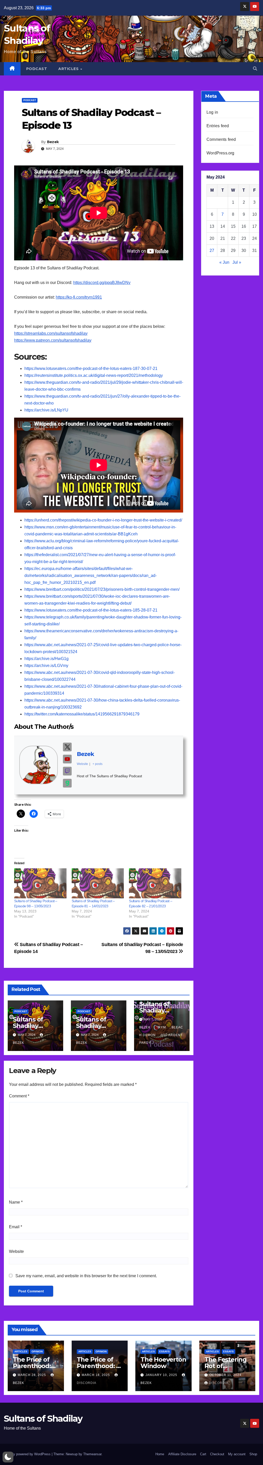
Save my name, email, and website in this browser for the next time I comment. (86, 1276)
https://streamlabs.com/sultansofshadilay (51, 333)
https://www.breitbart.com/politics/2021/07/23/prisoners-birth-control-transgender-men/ (102, 589)
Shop (253, 1454)
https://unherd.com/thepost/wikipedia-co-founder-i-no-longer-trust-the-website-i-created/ (103, 520)
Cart (203, 1454)
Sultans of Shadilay (43, 1418)
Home (159, 1454)
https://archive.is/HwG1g (46, 658)
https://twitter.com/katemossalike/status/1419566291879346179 (81, 714)
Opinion (37, 1351)
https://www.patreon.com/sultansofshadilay (52, 340)
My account (237, 1454)
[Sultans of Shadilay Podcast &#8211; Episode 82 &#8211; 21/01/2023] (155, 883)
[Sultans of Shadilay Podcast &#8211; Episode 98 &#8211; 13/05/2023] (40, 883)
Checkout (217, 1454)
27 (212, 250)
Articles (69, 68)
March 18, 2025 (96, 1375)
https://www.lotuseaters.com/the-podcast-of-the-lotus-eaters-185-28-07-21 (90, 610)
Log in (212, 112)
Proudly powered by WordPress (28, 1454)
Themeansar (92, 1454)
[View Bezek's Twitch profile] (67, 771)
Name (16, 1202)
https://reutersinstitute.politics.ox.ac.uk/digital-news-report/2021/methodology (93, 375)
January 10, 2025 (161, 1375)
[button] (255, 68)
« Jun (224, 262)
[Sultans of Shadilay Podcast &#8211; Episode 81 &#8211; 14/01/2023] (98, 883)
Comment (19, 1096)
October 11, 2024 (225, 1375)
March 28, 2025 (32, 1375)
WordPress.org (220, 153)
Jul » (236, 262)
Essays (164, 1351)
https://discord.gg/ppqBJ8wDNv (101, 282)
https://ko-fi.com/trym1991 (79, 297)
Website (16, 1251)
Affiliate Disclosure (182, 1454)
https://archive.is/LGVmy (46, 665)
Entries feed (217, 126)
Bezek (53, 142)
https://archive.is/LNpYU (46, 410)
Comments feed (221, 139)
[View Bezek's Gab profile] (67, 783)
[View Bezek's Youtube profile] (67, 759)
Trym (161, 1027)
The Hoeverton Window (163, 1363)
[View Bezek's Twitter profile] (67, 747)
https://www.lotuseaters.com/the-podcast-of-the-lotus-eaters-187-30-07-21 (90, 368)
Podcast (36, 68)
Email (15, 1227)
